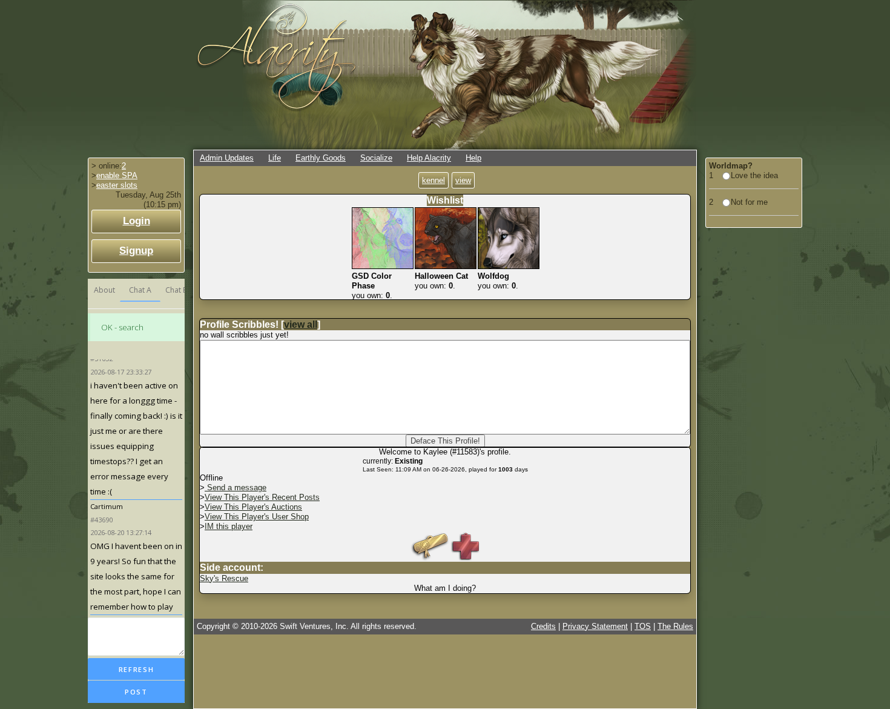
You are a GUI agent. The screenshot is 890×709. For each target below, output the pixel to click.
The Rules (675, 626)
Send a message (235, 487)
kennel (433, 180)
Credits (543, 626)
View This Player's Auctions (253, 506)
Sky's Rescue (224, 578)
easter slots (116, 185)
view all (300, 324)
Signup (136, 250)
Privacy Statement (595, 626)
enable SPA (116, 175)
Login (136, 221)
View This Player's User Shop (257, 516)
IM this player (228, 526)
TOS (643, 626)
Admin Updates (227, 157)
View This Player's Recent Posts (262, 497)
